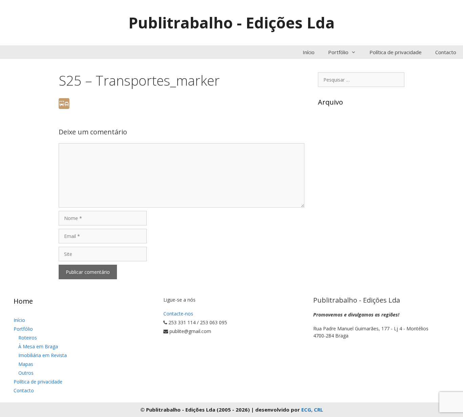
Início (309, 52)
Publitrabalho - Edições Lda (231, 22)
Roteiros (27, 337)
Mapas (25, 364)
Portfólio (23, 329)
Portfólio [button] (338, 52)
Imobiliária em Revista (42, 355)
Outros (26, 373)
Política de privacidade (395, 52)
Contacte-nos (178, 313)
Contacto (445, 52)
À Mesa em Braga (38, 346)
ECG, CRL (312, 409)
